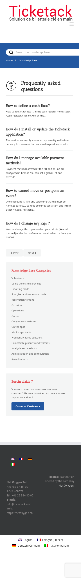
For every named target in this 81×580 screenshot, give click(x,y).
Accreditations (19, 359)
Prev (15, 253)
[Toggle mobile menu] (72, 24)
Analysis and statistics (24, 348)
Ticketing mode (20, 289)
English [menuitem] (27, 540)
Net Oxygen (66, 485)
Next (31, 253)
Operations (17, 310)
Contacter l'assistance (28, 406)
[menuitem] (13, 459)
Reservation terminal (23, 299)
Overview (16, 305)
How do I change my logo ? (28, 223)
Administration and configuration (30, 353)
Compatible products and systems (30, 343)
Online (15, 316)
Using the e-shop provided (26, 283)
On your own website (23, 321)
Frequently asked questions (27, 337)
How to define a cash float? (28, 105)
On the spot (18, 326)
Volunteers (17, 278)
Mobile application (21, 332)
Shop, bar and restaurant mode (28, 294)
